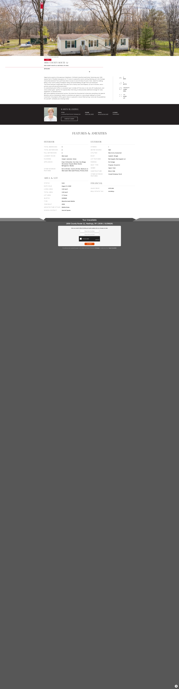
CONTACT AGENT (69, 118)
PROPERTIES (78, 5)
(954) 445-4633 (89, 114)
